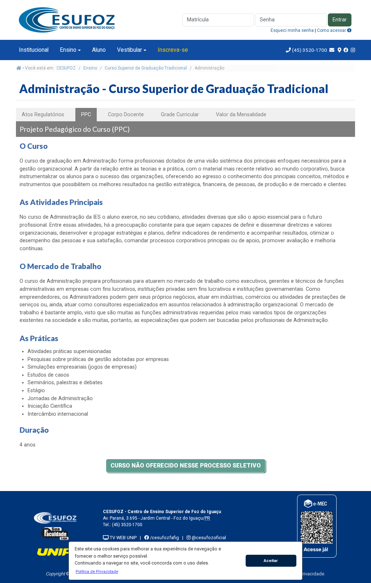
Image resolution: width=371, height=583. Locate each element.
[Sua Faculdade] (55, 533)
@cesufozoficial (208, 537)
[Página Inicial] (68, 19)
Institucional (34, 49)
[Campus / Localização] (339, 50)
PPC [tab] (86, 115)
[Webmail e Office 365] (332, 50)
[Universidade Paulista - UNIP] (55, 551)
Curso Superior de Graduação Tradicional (146, 68)
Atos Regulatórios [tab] (43, 115)
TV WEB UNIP (123, 537)
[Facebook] (346, 50)
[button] (97, 571)
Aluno (99, 49)
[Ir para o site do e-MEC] (316, 526)
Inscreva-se (173, 49)
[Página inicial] (18, 68)
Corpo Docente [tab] (126, 115)
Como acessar (332, 30)
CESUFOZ (66, 68)
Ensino (68, 49)
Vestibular (129, 49)
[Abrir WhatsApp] (353, 565)
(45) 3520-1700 (309, 50)
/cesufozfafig (164, 537)
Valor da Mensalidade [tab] (241, 115)
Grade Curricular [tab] (180, 115)
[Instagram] (353, 50)
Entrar (340, 20)
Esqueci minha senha (292, 30)
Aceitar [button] (271, 560)
